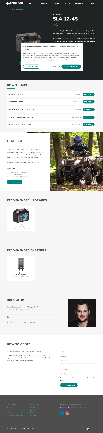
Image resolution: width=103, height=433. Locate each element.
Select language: (80, 429)
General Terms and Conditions (15, 415)
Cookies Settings (32, 66)
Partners (32, 413)
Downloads (33, 415)
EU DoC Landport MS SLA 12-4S (19, 125)
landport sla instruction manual (21, 109)
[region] (52, 57)
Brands (32, 410)
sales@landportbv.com (30, 317)
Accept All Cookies (71, 66)
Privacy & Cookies (45, 429)
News (8, 410)
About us (9, 407)
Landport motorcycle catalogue (20, 117)
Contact (9, 413)
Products (32, 407)
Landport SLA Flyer (15, 102)
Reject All (56, 66)
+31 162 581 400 (29, 322)
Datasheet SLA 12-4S (15, 94)
